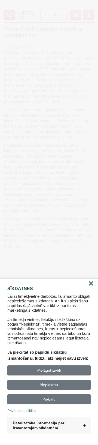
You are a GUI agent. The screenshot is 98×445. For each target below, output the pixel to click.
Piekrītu (49, 399)
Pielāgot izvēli (49, 370)
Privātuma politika (21, 411)
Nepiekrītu (49, 385)
